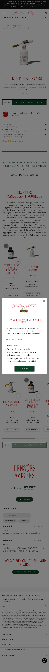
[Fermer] (44, 301)
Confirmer (24, 368)
